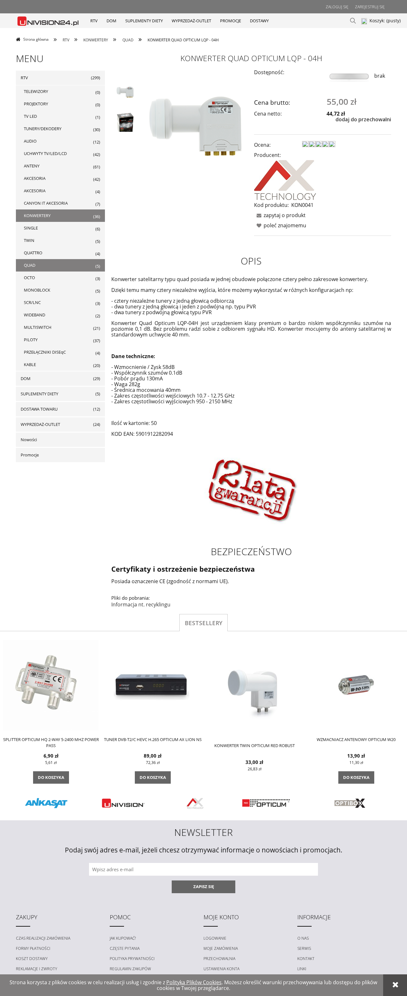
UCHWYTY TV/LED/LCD (45, 153)
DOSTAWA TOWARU (39, 409)
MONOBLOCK (37, 290)
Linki (301, 968)
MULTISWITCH (38, 327)
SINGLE (31, 228)
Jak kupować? (123, 938)
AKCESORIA (34, 178)
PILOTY (31, 340)
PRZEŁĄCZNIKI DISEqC (45, 352)
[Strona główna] (48, 20)
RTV (24, 78)
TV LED (30, 116)
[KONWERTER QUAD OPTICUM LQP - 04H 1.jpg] (125, 91)
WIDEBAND (34, 315)
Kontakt (305, 958)
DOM (26, 378)
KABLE (30, 364)
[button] (280, 215)
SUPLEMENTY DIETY (39, 394)
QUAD (29, 265)
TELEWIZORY (36, 91)
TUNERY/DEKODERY (42, 128)
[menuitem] (94, 20)
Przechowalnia (219, 958)
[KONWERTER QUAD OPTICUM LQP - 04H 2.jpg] (125, 124)
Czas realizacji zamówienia (43, 938)
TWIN (29, 240)
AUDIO (30, 141)
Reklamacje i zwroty (36, 968)
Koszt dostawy (32, 958)
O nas (303, 938)
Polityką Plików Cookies (194, 982)
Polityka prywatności (132, 958)
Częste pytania (125, 948)
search (353, 21)
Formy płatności (33, 948)
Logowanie (215, 938)
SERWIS (304, 948)
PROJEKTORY (36, 104)
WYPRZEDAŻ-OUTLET (40, 424)
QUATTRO (33, 253)
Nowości (29, 439)
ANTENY (31, 166)
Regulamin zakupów (130, 968)
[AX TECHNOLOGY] (285, 179)
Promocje (30, 455)
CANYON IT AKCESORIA (46, 203)
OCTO (29, 277)
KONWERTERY (37, 215)
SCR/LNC (32, 302)
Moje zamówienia (221, 948)
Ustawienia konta (221, 968)
